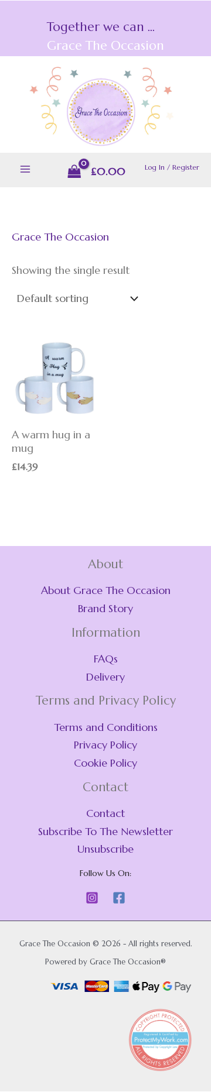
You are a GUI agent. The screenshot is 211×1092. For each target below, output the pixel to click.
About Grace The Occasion (106, 590)
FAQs (106, 658)
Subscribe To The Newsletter (105, 831)
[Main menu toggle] (25, 169)
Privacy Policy (105, 744)
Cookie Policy (105, 763)
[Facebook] (119, 897)
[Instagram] (92, 897)
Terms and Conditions (106, 727)
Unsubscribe (105, 849)
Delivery (105, 677)
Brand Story (105, 608)
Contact (105, 813)
